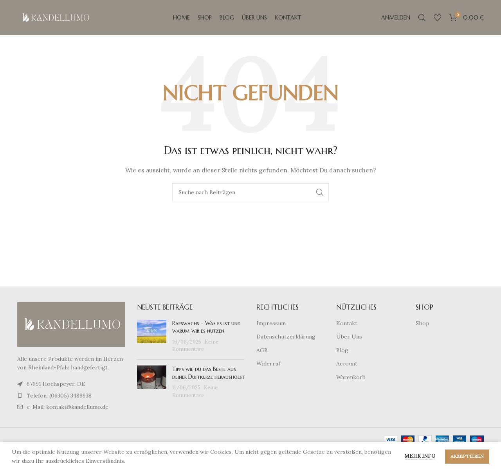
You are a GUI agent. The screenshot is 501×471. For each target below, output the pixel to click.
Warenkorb (351, 377)
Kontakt (346, 323)
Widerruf (268, 363)
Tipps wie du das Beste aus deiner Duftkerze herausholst (208, 372)
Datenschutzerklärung (285, 336)
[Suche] (422, 17)
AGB (262, 350)
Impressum (271, 323)
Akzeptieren (467, 456)
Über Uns (349, 336)
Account (346, 363)
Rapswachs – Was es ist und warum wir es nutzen (206, 327)
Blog (342, 350)
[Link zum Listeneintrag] (71, 395)
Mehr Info (420, 456)
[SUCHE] (320, 192)
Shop (422, 323)
